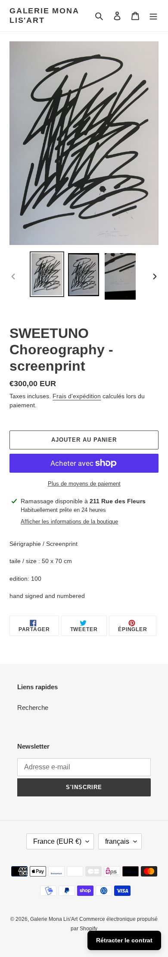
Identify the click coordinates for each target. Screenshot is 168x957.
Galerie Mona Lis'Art (44, 15)
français (117, 841)
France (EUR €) (57, 841)
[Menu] (153, 15)
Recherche (32, 707)
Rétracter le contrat (124, 940)
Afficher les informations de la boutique (69, 521)
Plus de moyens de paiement (84, 483)
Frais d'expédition (77, 396)
